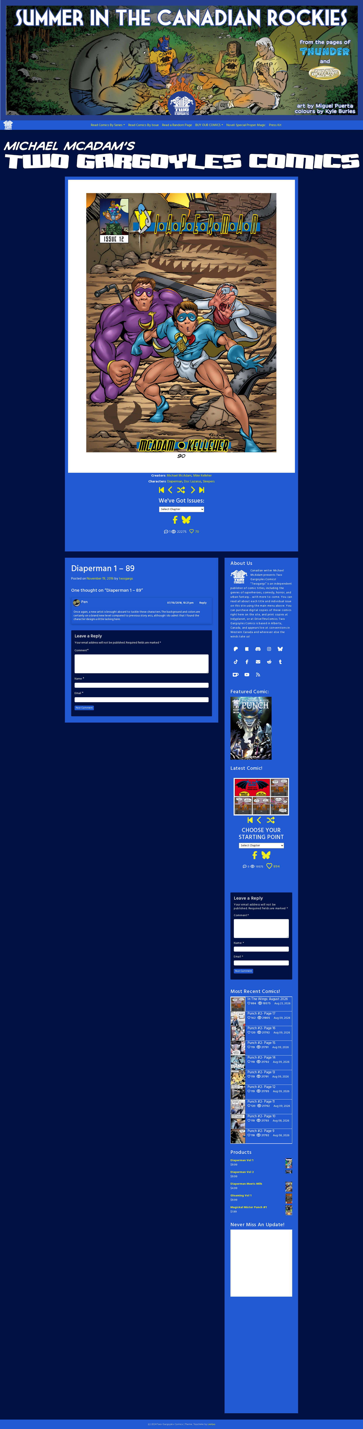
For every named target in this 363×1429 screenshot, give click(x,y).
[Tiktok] (235, 662)
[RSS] (258, 675)
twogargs (126, 578)
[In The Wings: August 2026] (201, 491)
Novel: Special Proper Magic (246, 125)
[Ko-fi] (235, 675)
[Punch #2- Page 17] (259, 821)
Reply (202, 603)
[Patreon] (235, 649)
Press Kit (275, 125)
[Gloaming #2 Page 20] (170, 491)
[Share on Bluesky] (186, 520)
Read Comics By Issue (143, 125)
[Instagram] (269, 649)
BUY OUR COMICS (208, 125)
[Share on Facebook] (175, 520)
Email (78, 693)
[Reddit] (269, 662)
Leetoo (211, 1424)
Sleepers (209, 481)
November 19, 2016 (100, 578)
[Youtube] (247, 675)
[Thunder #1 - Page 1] (161, 491)
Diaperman (174, 481)
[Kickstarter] (247, 649)
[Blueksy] (280, 649)
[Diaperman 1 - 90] (192, 491)
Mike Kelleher (202, 475)
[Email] (258, 662)
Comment (81, 651)
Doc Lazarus (192, 481)
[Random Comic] (181, 491)
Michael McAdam (179, 475)
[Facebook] (247, 662)
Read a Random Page (177, 125)
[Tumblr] (280, 662)
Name (78, 679)
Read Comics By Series (106, 125)
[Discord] (258, 649)
